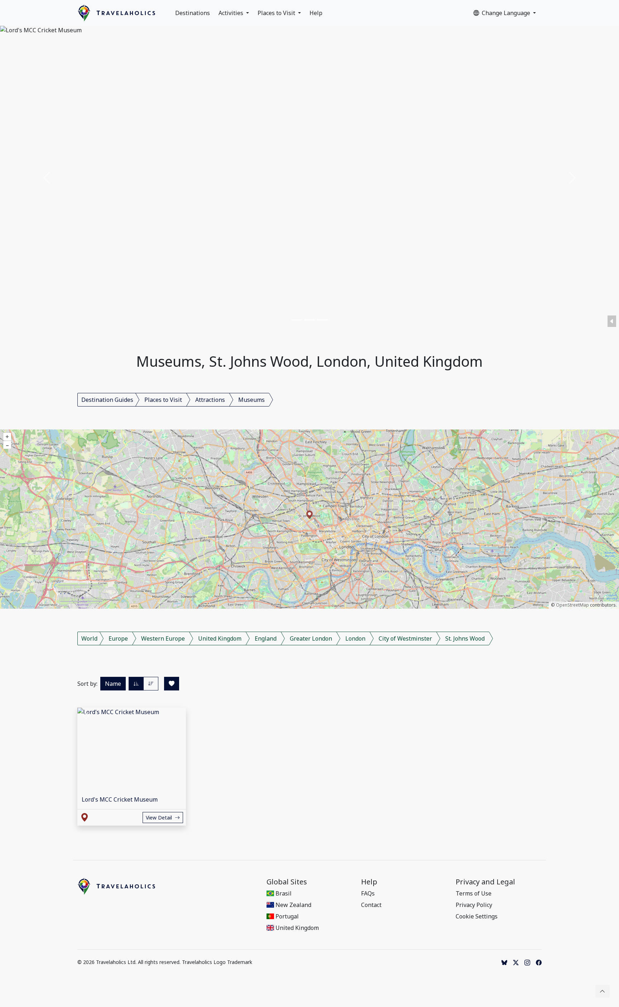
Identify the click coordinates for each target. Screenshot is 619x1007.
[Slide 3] (322, 320)
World (89, 638)
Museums (251, 400)
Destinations (192, 13)
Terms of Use (473, 893)
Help (316, 13)
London (355, 638)
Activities (232, 13)
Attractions (210, 400)
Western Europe (163, 638)
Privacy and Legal (485, 882)
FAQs (368, 893)
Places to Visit (277, 13)
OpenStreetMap (572, 605)
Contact (371, 905)
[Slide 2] (309, 320)
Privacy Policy (474, 905)
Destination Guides (107, 400)
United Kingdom (219, 638)
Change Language (507, 13)
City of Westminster (405, 638)
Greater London (311, 638)
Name (113, 684)
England (266, 638)
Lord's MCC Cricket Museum (120, 799)
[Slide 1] (296, 320)
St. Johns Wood (465, 638)
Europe (118, 638)
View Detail (159, 817)
